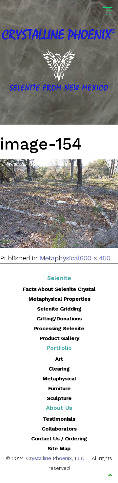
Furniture (59, 388)
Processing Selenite (59, 328)
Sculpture (59, 398)
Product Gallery (59, 338)
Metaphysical (60, 258)
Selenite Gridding (59, 309)
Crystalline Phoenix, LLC (55, 458)
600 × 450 (95, 258)
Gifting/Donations (59, 318)
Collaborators (59, 429)
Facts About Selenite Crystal (59, 289)
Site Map (59, 448)
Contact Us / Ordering (59, 438)
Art (59, 359)
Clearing (59, 369)
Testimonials (59, 419)
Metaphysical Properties (59, 299)
